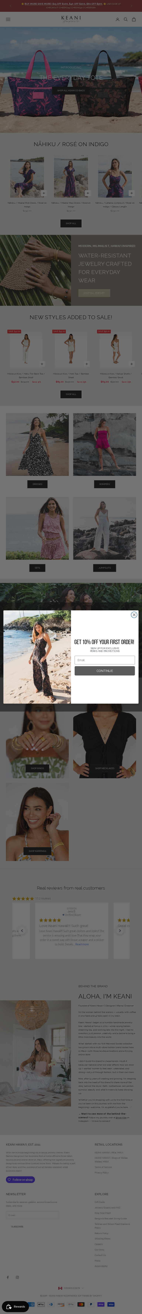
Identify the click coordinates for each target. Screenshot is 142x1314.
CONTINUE (105, 671)
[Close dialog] (134, 615)
